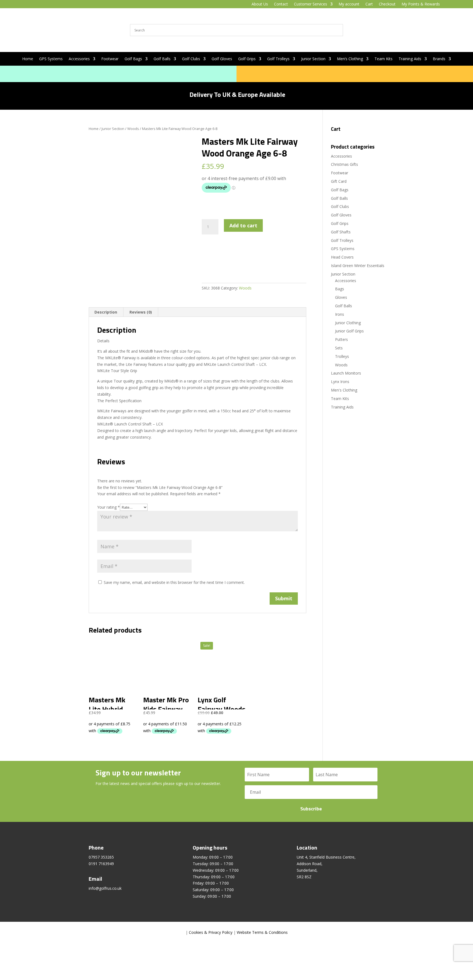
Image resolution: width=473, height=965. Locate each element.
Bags (339, 288)
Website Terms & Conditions (262, 932)
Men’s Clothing (350, 59)
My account (349, 4)
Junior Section (313, 59)
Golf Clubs (191, 59)
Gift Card (339, 181)
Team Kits (383, 59)
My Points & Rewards (421, 4)
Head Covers (342, 257)
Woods (133, 128)
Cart (369, 4)
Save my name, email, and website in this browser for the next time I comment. (174, 582)
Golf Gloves (222, 59)
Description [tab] (105, 312)
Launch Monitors (346, 373)
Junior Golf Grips (349, 331)
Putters (341, 339)
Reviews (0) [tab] (140, 312)
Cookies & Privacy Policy (210, 932)
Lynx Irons (340, 381)
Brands (439, 59)
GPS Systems (51, 59)
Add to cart (243, 225)
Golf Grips (247, 59)
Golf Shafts (341, 231)
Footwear (110, 59)
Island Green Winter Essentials (357, 265)
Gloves (341, 297)
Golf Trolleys (278, 59)
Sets (339, 347)
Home (27, 59)
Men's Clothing (344, 390)
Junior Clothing (348, 322)
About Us (260, 4)
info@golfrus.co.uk (105, 888)
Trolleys (342, 356)
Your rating (108, 507)
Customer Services (310, 4)
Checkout (387, 4)
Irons (339, 314)
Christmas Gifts (344, 164)
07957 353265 (101, 857)
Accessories (79, 59)
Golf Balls (162, 59)
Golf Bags (133, 59)
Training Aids (410, 59)
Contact (281, 4)
